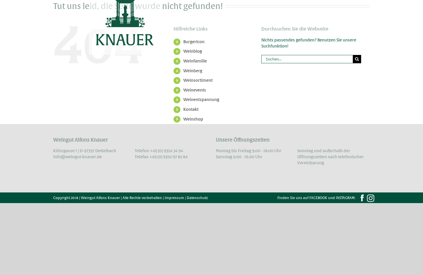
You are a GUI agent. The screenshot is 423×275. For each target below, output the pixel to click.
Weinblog (192, 51)
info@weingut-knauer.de (77, 156)
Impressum (174, 198)
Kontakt (191, 109)
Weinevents (194, 90)
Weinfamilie (195, 61)
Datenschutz (197, 198)
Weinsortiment (198, 80)
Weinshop (193, 119)
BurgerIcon (194, 41)
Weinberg (192, 70)
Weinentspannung (201, 99)
